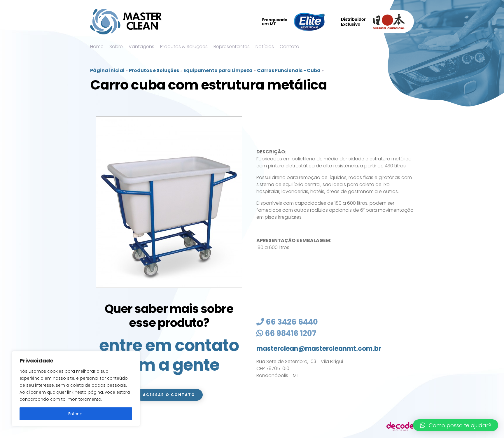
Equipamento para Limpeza (218, 70)
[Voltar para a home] (126, 21)
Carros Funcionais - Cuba (289, 70)
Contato (289, 46)
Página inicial (107, 70)
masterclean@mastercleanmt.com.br (318, 348)
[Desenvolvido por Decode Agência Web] (400, 426)
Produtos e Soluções (154, 70)
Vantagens (141, 46)
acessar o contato (169, 394)
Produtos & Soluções (184, 46)
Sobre (116, 46)
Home (97, 46)
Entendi (75, 414)
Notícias (265, 46)
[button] (455, 425)
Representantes (232, 46)
